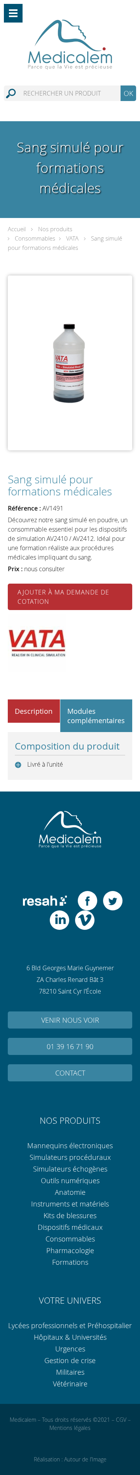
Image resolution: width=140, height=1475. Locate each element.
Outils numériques (70, 1180)
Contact (70, 1072)
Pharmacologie (70, 1250)
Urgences (70, 1348)
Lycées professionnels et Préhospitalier (70, 1325)
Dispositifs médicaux (70, 1227)
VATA (72, 238)
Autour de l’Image (85, 1459)
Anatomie (70, 1192)
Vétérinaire (70, 1383)
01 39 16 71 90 (70, 1046)
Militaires (70, 1372)
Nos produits (55, 229)
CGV (121, 1419)
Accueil (17, 229)
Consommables (35, 238)
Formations (70, 1262)
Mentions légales (70, 1427)
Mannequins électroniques (70, 1145)
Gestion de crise (70, 1360)
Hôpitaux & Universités (70, 1337)
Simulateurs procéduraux (70, 1157)
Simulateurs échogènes (70, 1168)
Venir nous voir (70, 1020)
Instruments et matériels (70, 1203)
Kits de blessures (70, 1215)
